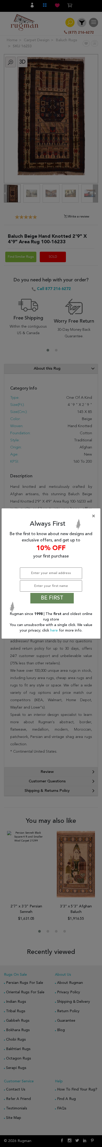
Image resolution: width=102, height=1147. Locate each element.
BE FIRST (52, 598)
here (54, 630)
